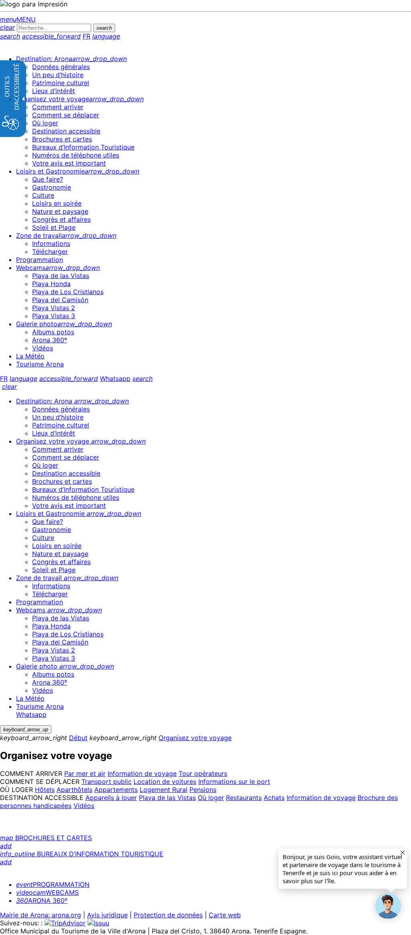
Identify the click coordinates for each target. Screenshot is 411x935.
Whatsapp (115, 378)
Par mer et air (85, 773)
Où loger (211, 798)
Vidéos (83, 806)
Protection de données (168, 915)
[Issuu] (98, 923)
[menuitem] (71, 59)
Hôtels (45, 790)
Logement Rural (163, 790)
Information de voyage (142, 773)
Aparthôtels (74, 790)
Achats (274, 798)
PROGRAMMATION (53, 884)
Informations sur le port (234, 781)
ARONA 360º (41, 900)
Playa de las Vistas (167, 798)
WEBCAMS (47, 892)
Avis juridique (107, 915)
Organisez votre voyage (195, 738)
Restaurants (244, 798)
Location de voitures (165, 781)
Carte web (225, 915)
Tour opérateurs (203, 773)
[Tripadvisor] (65, 923)
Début (78, 738)
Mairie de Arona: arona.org (40, 915)
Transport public (106, 781)
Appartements (116, 790)
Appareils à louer (111, 798)
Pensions (202, 790)
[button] (388, 906)
